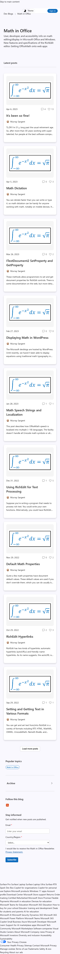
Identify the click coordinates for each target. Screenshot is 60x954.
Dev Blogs (8, 13)
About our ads (16, 952)
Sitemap (28, 945)
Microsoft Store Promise (39, 897)
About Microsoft (22, 931)
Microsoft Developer (37, 921)
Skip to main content (10, 1)
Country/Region (14, 837)
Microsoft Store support (35, 894)
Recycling (4, 952)
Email (9, 825)
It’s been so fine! (18, 115)
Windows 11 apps (38, 891)
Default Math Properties (23, 564)
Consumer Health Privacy (12, 945)
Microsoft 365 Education (40, 904)
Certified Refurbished (18, 897)
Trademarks (33, 948)
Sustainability (6, 938)
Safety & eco (45, 948)
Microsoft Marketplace (22, 928)
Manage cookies (7, 948)
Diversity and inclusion (29, 935)
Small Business (14, 921)
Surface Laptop (18, 884)
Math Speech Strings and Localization (23, 412)
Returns (50, 894)
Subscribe (11, 859)
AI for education (31, 911)
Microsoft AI (6, 914)
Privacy (53, 945)
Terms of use (22, 948)
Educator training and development (35, 908)
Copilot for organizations (25, 887)
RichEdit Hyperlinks (19, 636)
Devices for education (42, 901)
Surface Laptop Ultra (35, 884)
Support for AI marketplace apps (21, 925)
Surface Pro (5, 884)
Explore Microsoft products (16, 891)
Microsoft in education (20, 901)
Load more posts (30, 748)
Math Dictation (16, 188)
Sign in (53, 10)
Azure (24, 921)
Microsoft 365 (50, 914)
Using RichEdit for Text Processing (22, 489)
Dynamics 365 (36, 914)
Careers (10, 931)
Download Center (14, 894)
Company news (37, 931)
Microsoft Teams (32, 918)
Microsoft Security (20, 914)
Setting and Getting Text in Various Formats (25, 711)
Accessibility (46, 935)
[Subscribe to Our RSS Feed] (7, 805)
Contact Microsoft (40, 945)
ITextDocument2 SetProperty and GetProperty (29, 262)
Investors (14, 935)
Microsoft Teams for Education (14, 904)
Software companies (42, 928)
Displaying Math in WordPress (27, 337)
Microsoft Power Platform (12, 918)
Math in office (12, 767)
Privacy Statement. (14, 851)
